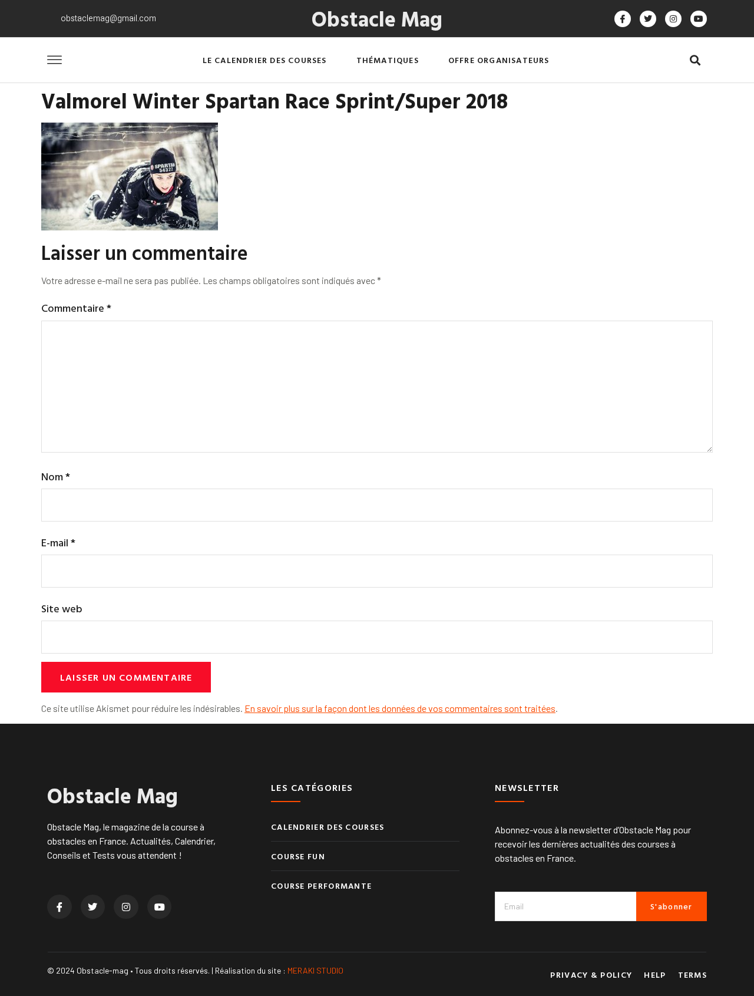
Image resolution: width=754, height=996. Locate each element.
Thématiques (387, 60)
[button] (695, 60)
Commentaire (76, 308)
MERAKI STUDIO (315, 970)
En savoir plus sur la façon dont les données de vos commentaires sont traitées (399, 708)
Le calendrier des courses (265, 60)
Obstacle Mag (377, 18)
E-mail (58, 542)
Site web (61, 608)
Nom (55, 476)
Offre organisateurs (499, 60)
